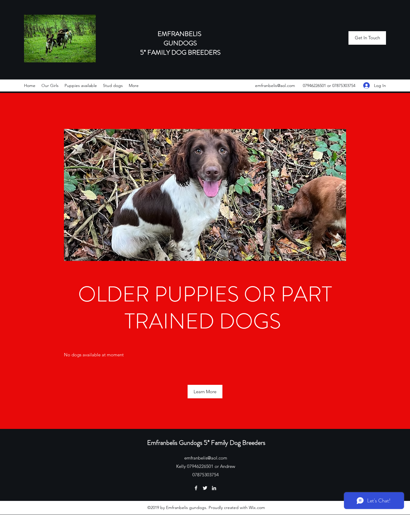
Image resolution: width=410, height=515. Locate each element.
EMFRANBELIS (180, 33)
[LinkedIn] (214, 488)
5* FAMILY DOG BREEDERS (180, 52)
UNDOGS (182, 43)
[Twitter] (205, 488)
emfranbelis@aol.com (275, 85)
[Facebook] (196, 488)
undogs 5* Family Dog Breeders (224, 442)
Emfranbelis (163, 442)
